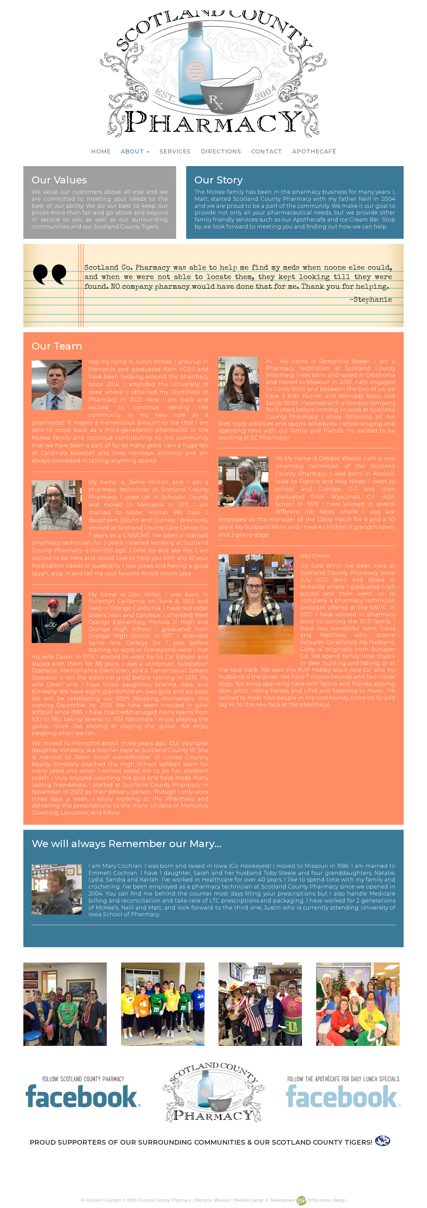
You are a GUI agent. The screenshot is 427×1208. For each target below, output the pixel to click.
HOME (101, 151)
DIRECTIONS (221, 151)
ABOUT (133, 151)
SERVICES (175, 151)
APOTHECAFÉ (314, 151)
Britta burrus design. (327, 1200)
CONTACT (266, 151)
